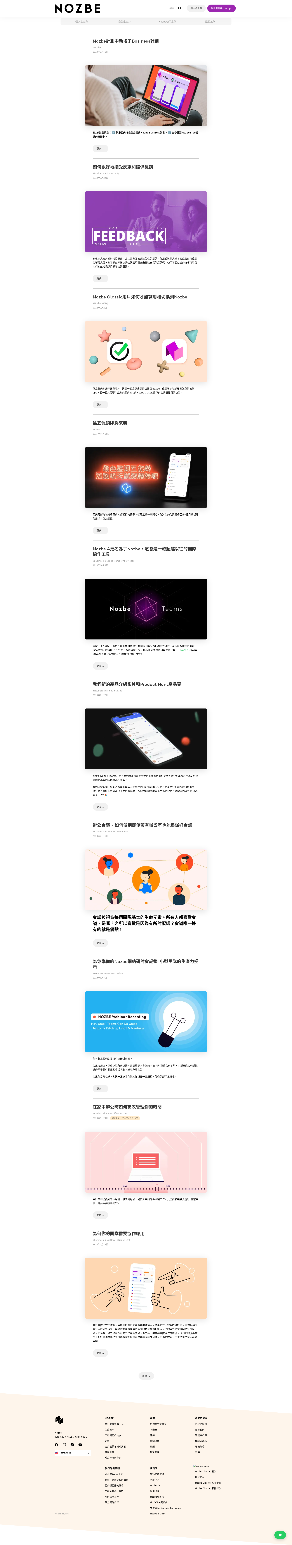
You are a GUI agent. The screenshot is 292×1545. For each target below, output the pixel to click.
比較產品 (199, 1477)
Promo (97, 429)
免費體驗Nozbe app (221, 8)
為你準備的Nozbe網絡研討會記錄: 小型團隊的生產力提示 (145, 965)
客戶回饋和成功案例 (115, 1446)
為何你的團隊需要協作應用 (118, 1234)
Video (121, 973)
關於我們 (199, 1429)
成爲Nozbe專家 (113, 1457)
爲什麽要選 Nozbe (114, 1424)
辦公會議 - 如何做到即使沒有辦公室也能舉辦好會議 (142, 826)
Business (99, 173)
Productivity (112, 173)
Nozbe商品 (201, 1440)
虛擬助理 (154, 1452)
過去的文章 (196, 8)
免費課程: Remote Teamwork (165, 1508)
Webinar (98, 973)
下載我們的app (113, 1435)
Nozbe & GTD (157, 1513)
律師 (152, 1435)
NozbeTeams (113, 560)
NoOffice (111, 831)
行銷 (152, 1446)
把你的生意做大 (158, 1424)
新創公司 (154, 1440)
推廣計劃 (109, 1452)
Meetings (123, 831)
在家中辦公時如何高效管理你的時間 (127, 1107)
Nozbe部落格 (157, 1496)
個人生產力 (81, 21)
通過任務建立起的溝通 (116, 1479)
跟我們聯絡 (201, 1424)
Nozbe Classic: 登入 (205, 1471)
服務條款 (199, 1446)
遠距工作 (210, 21)
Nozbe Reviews (62, 1513)
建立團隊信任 (112, 1502)
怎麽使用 (109, 1429)
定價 (107, 1440)
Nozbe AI (155, 1485)
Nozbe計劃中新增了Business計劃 (126, 41)
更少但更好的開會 (114, 1485)
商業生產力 (124, 21)
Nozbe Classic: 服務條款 (208, 1488)
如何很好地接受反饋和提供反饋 (123, 167)
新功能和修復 (157, 1474)
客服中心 (154, 1479)
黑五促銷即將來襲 (110, 423)
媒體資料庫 (201, 1435)
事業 (197, 1452)
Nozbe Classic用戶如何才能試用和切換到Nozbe (140, 297)
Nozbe (97, 47)
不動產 (153, 1429)
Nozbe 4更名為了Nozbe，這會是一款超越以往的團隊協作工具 (144, 552)
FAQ (106, 303)
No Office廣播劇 (159, 1502)
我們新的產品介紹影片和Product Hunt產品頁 (137, 685)
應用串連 (154, 1491)
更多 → (100, 148)
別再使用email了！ (115, 1474)
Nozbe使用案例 (167, 21)
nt (124, 560)
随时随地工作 (112, 1496)
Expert (124, 1113)
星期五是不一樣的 (114, 1491)
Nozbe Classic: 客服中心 (208, 1482)
